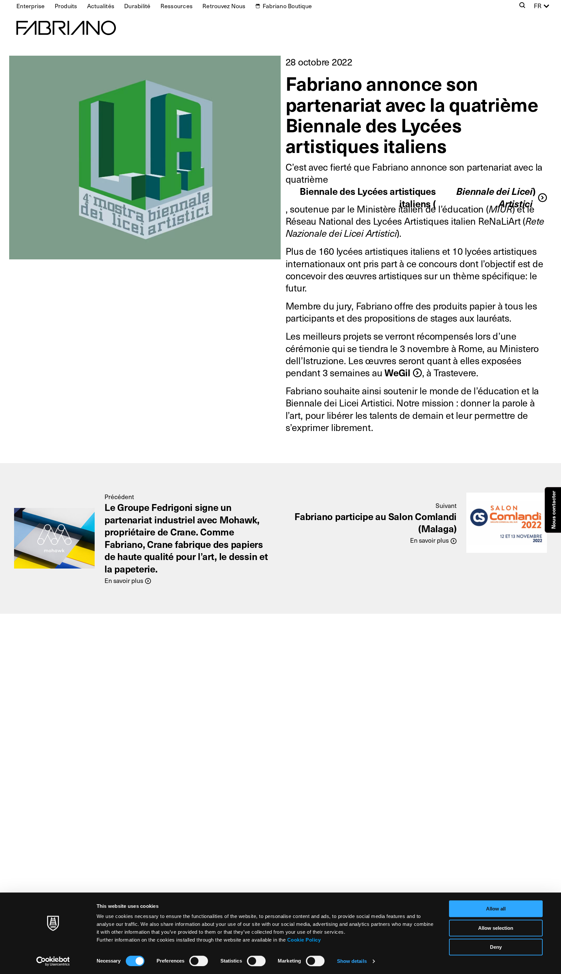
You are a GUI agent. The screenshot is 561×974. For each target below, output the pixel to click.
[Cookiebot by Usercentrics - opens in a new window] (53, 961)
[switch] (198, 961)
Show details (352, 961)
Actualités (101, 5)
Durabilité (137, 5)
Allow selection (495, 928)
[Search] (522, 5)
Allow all (496, 908)
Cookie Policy (304, 940)
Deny (496, 947)
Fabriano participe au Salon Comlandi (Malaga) (375, 522)
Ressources (176, 5)
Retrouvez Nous (224, 5)
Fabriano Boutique (287, 5)
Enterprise (30, 5)
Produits (66, 5)
